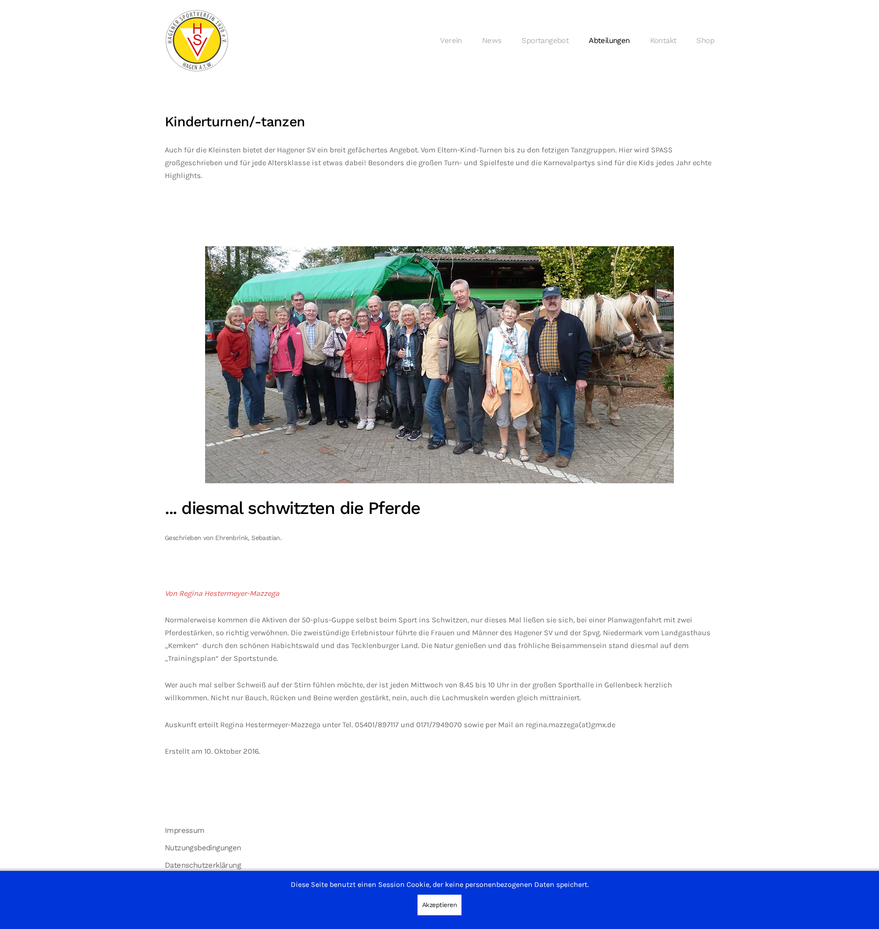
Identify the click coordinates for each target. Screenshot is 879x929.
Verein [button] (450, 40)
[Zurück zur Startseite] (197, 40)
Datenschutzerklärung (203, 865)
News (492, 40)
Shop (705, 40)
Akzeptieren (439, 904)
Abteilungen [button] (609, 40)
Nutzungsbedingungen (203, 847)
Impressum (185, 830)
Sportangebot (545, 40)
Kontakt (663, 40)
